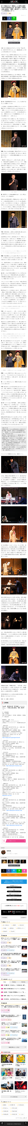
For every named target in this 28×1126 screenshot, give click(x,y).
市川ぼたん (5, 1108)
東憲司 (14, 925)
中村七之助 (14, 1108)
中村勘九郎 (5, 1111)
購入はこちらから (13, 840)
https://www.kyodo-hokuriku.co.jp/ (14, 765)
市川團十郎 (12, 1105)
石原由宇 (5, 931)
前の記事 (5, 917)
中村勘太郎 (5, 1114)
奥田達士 (12, 928)
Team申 (12, 931)
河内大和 (21, 925)
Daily (5, 982)
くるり (22, 1114)
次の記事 (23, 917)
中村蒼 (4, 928)
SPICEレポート (21, 928)
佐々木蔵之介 (6, 925)
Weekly (14, 982)
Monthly (23, 982)
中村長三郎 (14, 1114)
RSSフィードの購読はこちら (15, 875)
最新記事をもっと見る (14, 1047)
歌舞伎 (4, 1105)
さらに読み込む (14, 1096)
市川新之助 (21, 1105)
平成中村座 (14, 1111)
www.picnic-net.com (7, 795)
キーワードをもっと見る (21, 1117)
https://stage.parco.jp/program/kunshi (11, 737)
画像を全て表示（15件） (14, 42)
